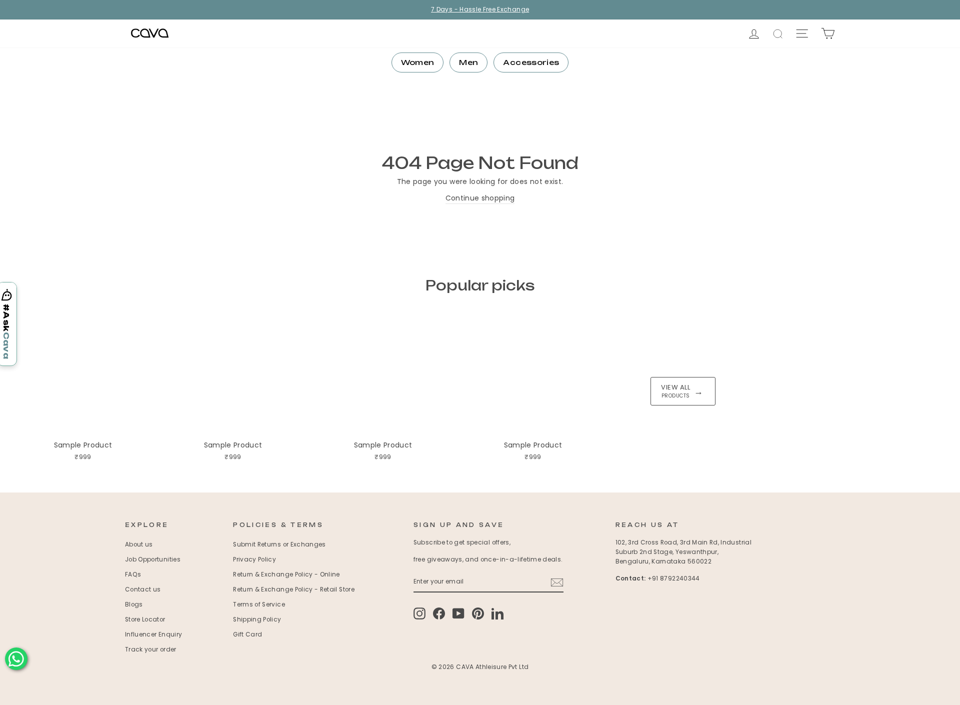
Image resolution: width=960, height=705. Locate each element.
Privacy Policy (254, 560)
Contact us (143, 590)
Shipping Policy (257, 620)
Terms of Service (259, 604)
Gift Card (247, 634)
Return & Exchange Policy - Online (286, 574)
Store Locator (145, 620)
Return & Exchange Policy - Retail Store (293, 590)
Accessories (531, 62)
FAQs (133, 574)
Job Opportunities (152, 560)
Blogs (134, 604)
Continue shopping (480, 198)
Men (468, 62)
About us (139, 544)
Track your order (150, 650)
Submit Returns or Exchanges (279, 544)
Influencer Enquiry (153, 634)
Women (417, 62)
